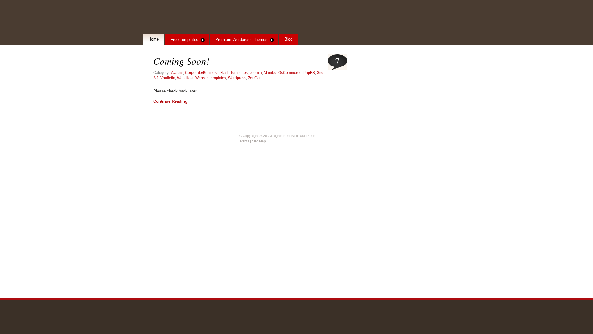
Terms (244, 141)
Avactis (177, 73)
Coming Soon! (181, 60)
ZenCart (255, 78)
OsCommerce (289, 73)
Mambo (270, 73)
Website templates (210, 78)
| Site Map (258, 141)
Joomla (256, 73)
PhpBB (309, 73)
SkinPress (185, 17)
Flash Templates (234, 73)
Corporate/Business (201, 73)
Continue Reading (170, 101)
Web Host (185, 78)
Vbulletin (167, 78)
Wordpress (237, 78)
